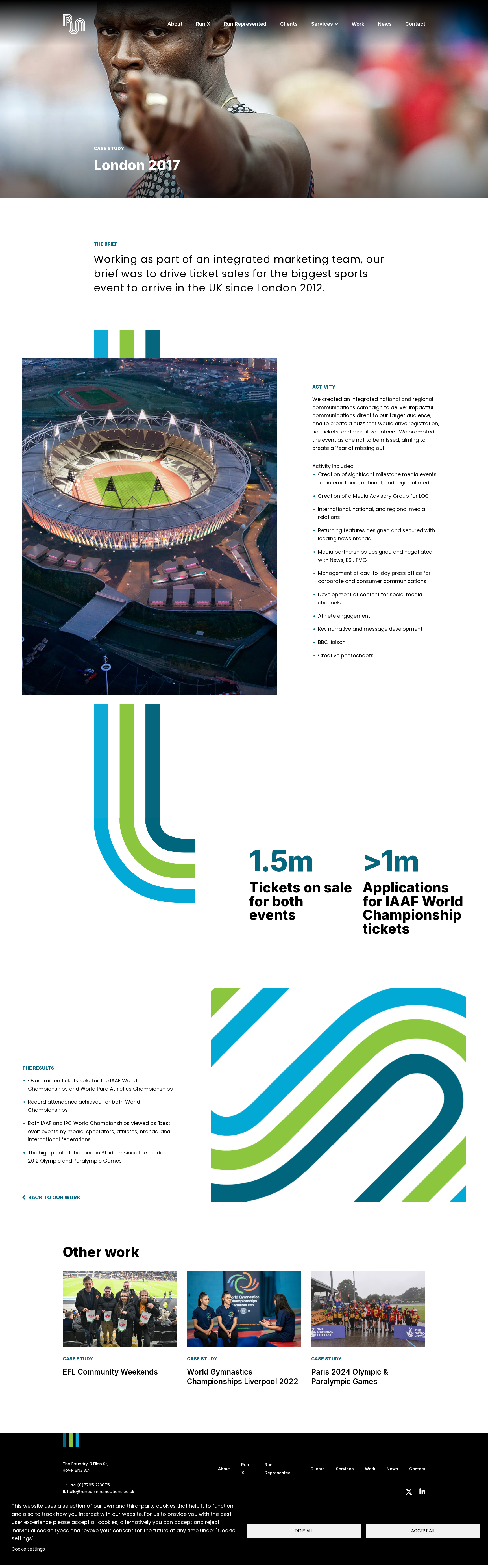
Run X (203, 24)
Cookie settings (28, 1549)
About (174, 24)
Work (358, 24)
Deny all (304, 1531)
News (385, 24)
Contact (415, 24)
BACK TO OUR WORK (54, 1197)
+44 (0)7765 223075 (89, 1485)
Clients (289, 24)
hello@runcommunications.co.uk (100, 1491)
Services (322, 24)
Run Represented (245, 24)
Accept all (423, 1531)
